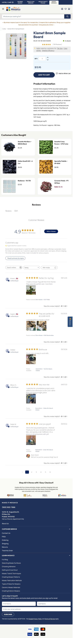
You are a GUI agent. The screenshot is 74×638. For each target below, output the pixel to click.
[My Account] (62, 8)
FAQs (4, 537)
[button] (20, 2)
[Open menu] (3, 9)
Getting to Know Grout (10, 570)
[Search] (67, 16)
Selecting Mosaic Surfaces (11, 563)
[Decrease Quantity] (48, 60)
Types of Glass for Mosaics (11, 584)
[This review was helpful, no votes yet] (61, 306)
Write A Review (51, 231)
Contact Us (6, 533)
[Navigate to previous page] (22, 472)
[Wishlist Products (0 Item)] (65, 8)
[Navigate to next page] (50, 472)
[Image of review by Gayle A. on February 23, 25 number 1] (31, 326)
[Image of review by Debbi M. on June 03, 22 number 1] (31, 440)
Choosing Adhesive (8, 566)
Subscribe (8, 614)
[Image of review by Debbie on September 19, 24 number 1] (31, 359)
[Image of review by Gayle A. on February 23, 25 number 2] (41, 326)
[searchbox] (12, 267)
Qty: (36, 59)
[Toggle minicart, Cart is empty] (69, 8)
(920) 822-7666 (8, 507)
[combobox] (31, 267)
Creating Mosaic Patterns (11, 577)
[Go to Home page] (13, 9)
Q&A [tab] (16, 211)
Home (4, 29)
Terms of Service (50, 619)
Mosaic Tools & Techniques (11, 573)
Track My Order (7, 550)
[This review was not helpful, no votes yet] (65, 306)
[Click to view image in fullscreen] (17, 46)
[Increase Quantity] (48, 57)
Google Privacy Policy (35, 619)
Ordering (5, 540)
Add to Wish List (65, 73)
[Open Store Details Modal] (12, 2)
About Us (5, 523)
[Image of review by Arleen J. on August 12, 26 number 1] (31, 290)
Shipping (5, 544)
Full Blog (5, 559)
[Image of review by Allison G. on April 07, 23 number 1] (31, 398)
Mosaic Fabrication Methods (12, 580)
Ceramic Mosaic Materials (11, 587)
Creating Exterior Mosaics (11, 591)
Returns (5, 547)
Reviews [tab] (8, 211)
